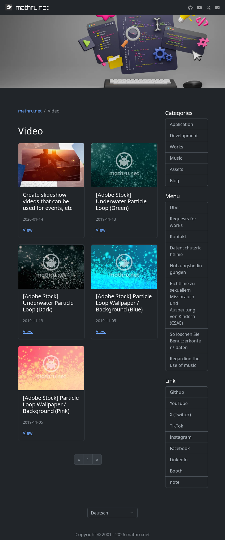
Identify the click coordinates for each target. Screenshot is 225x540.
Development (184, 136)
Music (176, 158)
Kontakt (178, 237)
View (28, 230)
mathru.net (30, 111)
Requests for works (183, 222)
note (174, 482)
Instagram (181, 437)
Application (181, 124)
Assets (176, 169)
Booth (176, 471)
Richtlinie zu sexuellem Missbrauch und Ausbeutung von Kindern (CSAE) (182, 303)
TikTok (176, 426)
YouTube (179, 403)
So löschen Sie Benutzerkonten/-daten (185, 340)
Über (175, 207)
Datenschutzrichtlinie (185, 251)
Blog (174, 181)
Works (176, 147)
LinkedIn (179, 460)
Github (177, 392)
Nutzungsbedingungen (186, 269)
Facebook (180, 448)
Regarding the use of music (184, 362)
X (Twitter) (180, 415)
